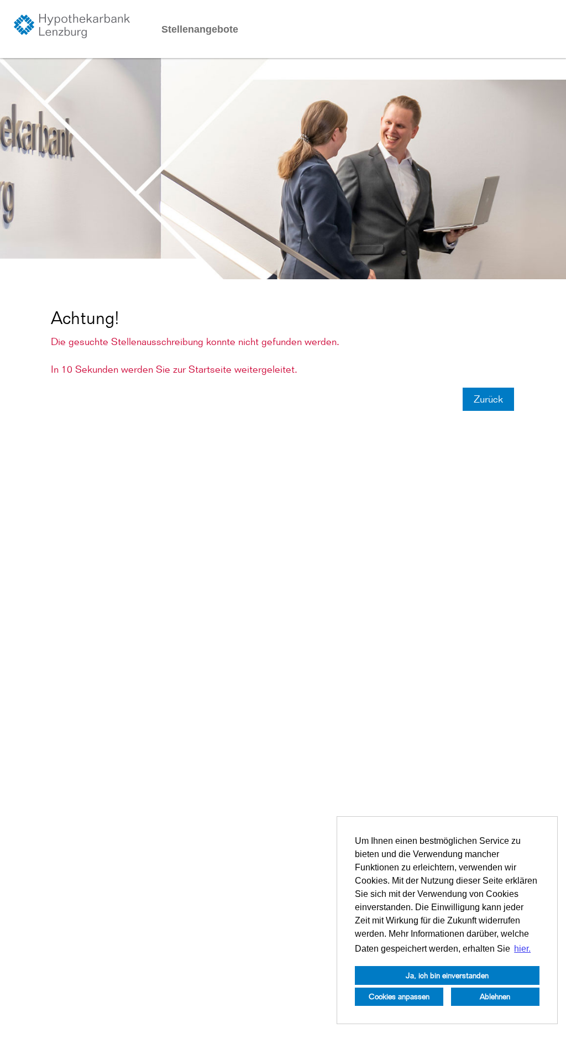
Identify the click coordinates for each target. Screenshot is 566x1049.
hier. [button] (522, 948)
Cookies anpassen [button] (399, 996)
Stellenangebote (199, 29)
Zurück (488, 399)
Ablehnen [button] (495, 996)
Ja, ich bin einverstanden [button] (447, 975)
